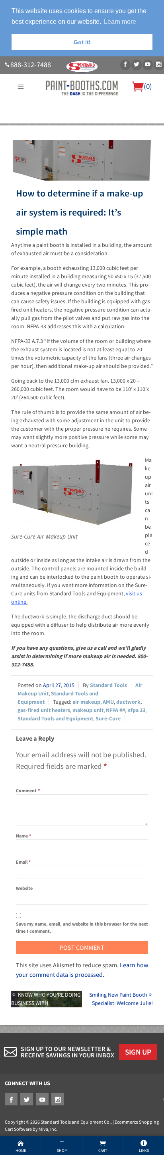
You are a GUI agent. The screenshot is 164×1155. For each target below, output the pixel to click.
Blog (97, 138)
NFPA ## (115, 710)
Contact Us (75, 138)
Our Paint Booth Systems (75, 128)
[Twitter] (136, 65)
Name (23, 836)
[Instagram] (159, 65)
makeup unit (87, 710)
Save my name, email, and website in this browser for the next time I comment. (82, 927)
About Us (26, 128)
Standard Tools (108, 685)
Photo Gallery (130, 128)
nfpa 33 (136, 710)
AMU (108, 701)
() (148, 86)
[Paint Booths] (82, 87)
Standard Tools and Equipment (55, 718)
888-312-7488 (30, 64)
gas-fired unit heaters (44, 710)
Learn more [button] (120, 21)
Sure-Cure (108, 718)
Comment (28, 790)
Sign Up (138, 1052)
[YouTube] (148, 65)
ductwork (128, 701)
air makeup (86, 701)
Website (24, 888)
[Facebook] (125, 65)
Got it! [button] (82, 42)
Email (23, 862)
